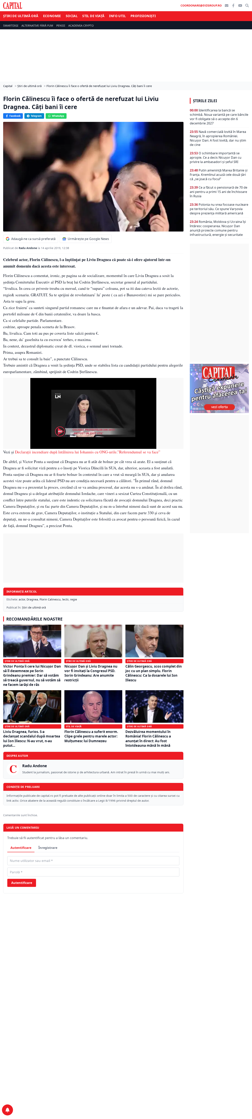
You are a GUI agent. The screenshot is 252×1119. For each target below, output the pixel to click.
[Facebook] (233, 5)
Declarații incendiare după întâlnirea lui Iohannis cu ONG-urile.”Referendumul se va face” (87, 452)
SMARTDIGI (10, 25)
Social (72, 16)
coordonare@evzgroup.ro (201, 5)
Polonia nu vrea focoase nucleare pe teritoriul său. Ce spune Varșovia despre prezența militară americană (219, 208)
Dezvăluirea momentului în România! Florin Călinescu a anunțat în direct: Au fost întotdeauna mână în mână (148, 738)
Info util (117, 16)
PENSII (60, 25)
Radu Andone (28, 248)
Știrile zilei (205, 100)
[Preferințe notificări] (7, 1109)
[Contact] (226, 5)
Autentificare (20, 848)
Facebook (14, 116)
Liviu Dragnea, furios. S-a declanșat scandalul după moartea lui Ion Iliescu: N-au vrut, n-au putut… (31, 738)
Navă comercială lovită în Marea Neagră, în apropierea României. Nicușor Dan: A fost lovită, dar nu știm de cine (218, 138)
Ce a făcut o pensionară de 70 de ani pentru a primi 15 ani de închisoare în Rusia (218, 191)
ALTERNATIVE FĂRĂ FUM (37, 25)
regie (73, 599)
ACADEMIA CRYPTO (81, 25)
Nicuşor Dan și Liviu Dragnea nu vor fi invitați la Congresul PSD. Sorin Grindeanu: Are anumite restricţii (90, 673)
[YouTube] (240, 5)
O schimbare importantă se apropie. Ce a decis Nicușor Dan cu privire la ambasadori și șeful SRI (215, 157)
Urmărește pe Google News (88, 239)
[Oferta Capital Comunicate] (219, 388)
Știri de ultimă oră (20, 16)
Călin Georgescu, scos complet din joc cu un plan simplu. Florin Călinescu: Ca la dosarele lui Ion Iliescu (153, 673)
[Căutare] (247, 5)
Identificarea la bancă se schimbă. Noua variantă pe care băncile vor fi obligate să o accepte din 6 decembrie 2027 (219, 116)
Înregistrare (47, 848)
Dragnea (32, 599)
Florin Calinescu (50, 599)
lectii (65, 599)
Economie (52, 16)
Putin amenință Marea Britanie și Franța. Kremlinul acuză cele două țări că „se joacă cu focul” (218, 174)
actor (22, 599)
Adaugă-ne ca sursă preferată (33, 239)
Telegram (36, 116)
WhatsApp (58, 116)
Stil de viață (93, 16)
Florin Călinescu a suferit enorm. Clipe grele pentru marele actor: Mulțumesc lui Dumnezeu (91, 736)
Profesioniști (143, 16)
